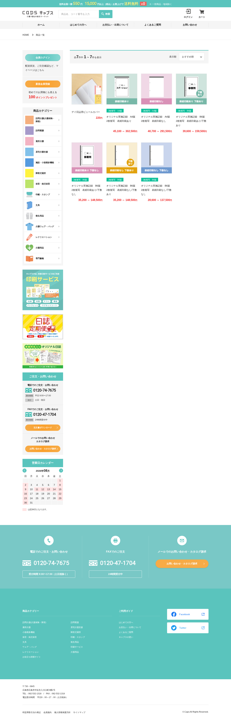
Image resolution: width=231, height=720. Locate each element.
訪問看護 (75, 622)
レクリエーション (30, 652)
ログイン (188, 17)
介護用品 (75, 652)
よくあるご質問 (152, 24)
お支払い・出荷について (115, 24)
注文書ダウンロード (43, 427)
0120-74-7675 (44, 390)
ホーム (41, 24)
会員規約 (47, 712)
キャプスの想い (126, 637)
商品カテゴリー (30, 611)
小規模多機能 (28, 632)
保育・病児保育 (29, 637)
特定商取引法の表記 (31, 712)
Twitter (182, 627)
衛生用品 (75, 642)
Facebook (184, 614)
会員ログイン (43, 57)
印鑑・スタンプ (78, 637)
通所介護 (26, 627)
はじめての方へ (78, 24)
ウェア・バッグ (29, 647)
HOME (25, 35)
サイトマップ (79, 712)
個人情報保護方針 (62, 712)
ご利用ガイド (126, 611)
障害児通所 (76, 632)
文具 (24, 642)
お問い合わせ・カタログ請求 (43, 449)
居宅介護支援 (77, 627)
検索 (107, 14)
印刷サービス (77, 647)
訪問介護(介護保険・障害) (34, 622)
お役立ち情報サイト (31, 657)
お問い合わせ (190, 24)
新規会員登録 (43, 84)
